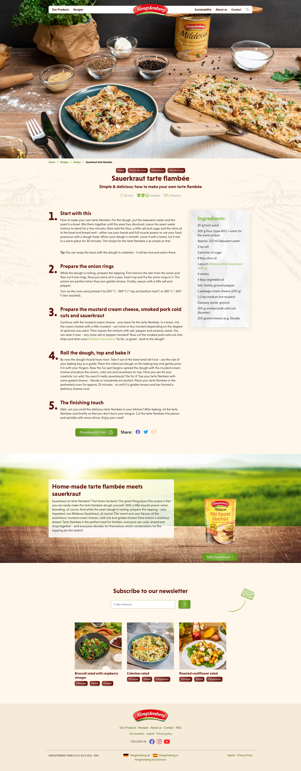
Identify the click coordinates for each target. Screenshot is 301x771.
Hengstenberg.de (140, 755)
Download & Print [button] (93, 432)
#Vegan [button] (107, 683)
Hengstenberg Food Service (150, 759)
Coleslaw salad (138, 673)
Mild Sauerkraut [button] (218, 557)
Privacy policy (164, 733)
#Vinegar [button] (81, 683)
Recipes (78, 9)
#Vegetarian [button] (162, 679)
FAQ (178, 727)
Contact (169, 727)
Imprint (150, 733)
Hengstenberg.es (168, 755)
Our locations (136, 733)
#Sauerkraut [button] (157, 170)
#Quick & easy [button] (176, 170)
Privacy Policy (244, 755)
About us (156, 727)
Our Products (60, 9)
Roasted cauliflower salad (198, 673)
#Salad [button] (94, 683)
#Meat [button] (120, 170)
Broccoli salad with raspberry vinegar (96, 675)
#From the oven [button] (137, 170)
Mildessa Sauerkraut (101, 339)
